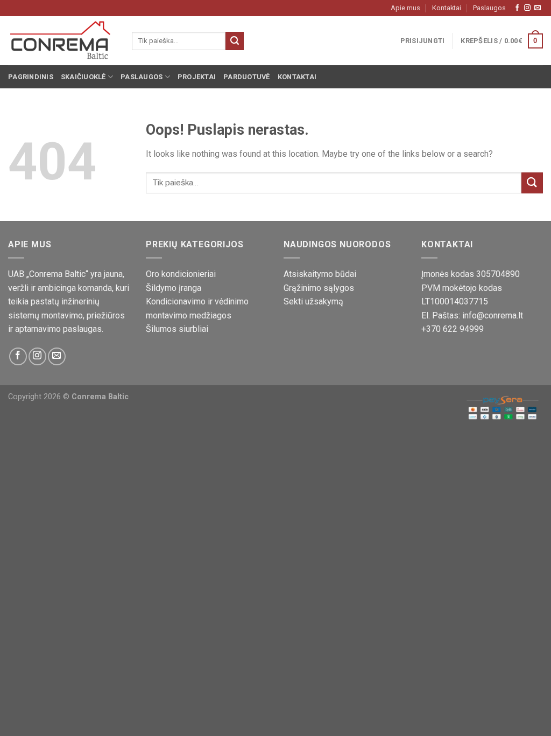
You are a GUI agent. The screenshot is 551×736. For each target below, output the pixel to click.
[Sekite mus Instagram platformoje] (527, 8)
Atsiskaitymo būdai (320, 274)
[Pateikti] (234, 41)
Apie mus (405, 8)
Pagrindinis (30, 77)
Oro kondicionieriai (181, 274)
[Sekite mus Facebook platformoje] (517, 8)
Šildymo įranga (173, 288)
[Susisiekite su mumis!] (537, 8)
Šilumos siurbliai (177, 329)
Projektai (197, 77)
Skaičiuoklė (83, 77)
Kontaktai (446, 8)
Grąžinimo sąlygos (319, 288)
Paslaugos (489, 8)
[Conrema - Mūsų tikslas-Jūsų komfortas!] (62, 41)
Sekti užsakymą (313, 301)
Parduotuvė (246, 77)
